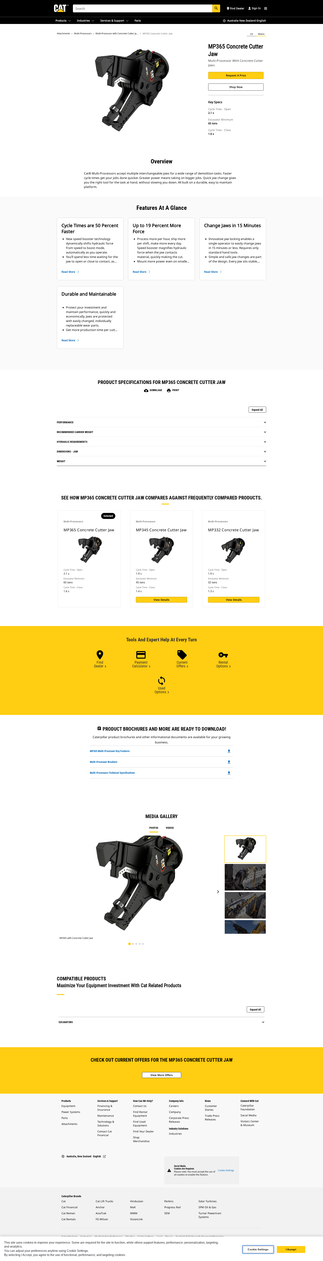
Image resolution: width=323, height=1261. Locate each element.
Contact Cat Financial (104, 1133)
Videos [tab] (170, 827)
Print (173, 390)
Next (217, 891)
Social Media (248, 1115)
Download (153, 390)
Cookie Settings (226, 1170)
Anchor (100, 1207)
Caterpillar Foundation (248, 1107)
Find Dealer (98, 664)
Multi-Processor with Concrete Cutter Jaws (117, 33)
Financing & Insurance (104, 1107)
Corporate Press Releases (179, 1119)
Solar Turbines (208, 1201)
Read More (68, 272)
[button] (235, 8)
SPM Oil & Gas (207, 1207)
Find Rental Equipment (140, 1113)
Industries (175, 1133)
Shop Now (236, 87)
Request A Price (236, 75)
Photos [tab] (153, 827)
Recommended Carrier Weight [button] (75, 432)
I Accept (291, 1249)
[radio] (251, 34)
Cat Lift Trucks (104, 1201)
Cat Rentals (68, 1219)
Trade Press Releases (212, 1117)
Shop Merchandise (141, 1139)
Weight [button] (61, 461)
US (251, 34)
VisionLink (136, 1219)
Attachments (63, 33)
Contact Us (140, 1106)
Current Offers (182, 664)
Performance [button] (65, 422)
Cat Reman (68, 1213)
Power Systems (70, 1112)
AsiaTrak (101, 1213)
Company (175, 1112)
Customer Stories (211, 1107)
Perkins (168, 1201)
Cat (63, 1201)
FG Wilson (102, 1219)
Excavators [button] (66, 1022)
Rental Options (222, 664)
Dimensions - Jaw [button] (67, 451)
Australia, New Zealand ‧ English (83, 1156)
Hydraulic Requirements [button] (72, 441)
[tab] (130, 945)
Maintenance (105, 1115)
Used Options (160, 690)
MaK (133, 1207)
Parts (64, 1118)
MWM (133, 1213)
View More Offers (161, 1075)
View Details (161, 599)
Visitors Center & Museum (250, 1123)
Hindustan (136, 1201)
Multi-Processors (83, 33)
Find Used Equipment (140, 1123)
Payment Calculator (139, 664)
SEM (167, 1213)
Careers (174, 1106)
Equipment (68, 1106)
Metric (261, 34)
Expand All (257, 409)
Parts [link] (138, 20)
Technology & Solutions (105, 1123)
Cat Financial (69, 1207)
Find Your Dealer (143, 1131)
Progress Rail (172, 1207)
